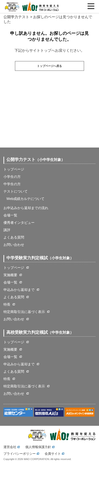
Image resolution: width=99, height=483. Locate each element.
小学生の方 (12, 177)
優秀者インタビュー (19, 222)
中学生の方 (12, 184)
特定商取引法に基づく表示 (24, 312)
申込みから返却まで (19, 290)
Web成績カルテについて (25, 199)
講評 (6, 230)
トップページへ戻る (49, 66)
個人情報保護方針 (38, 447)
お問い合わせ (13, 245)
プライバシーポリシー (19, 453)
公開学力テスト (16, 17)
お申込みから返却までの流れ (25, 208)
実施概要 (10, 275)
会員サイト (53, 453)
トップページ (13, 169)
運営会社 (9, 447)
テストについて (15, 191)
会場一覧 (10, 215)
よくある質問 (13, 237)
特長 (6, 304)
